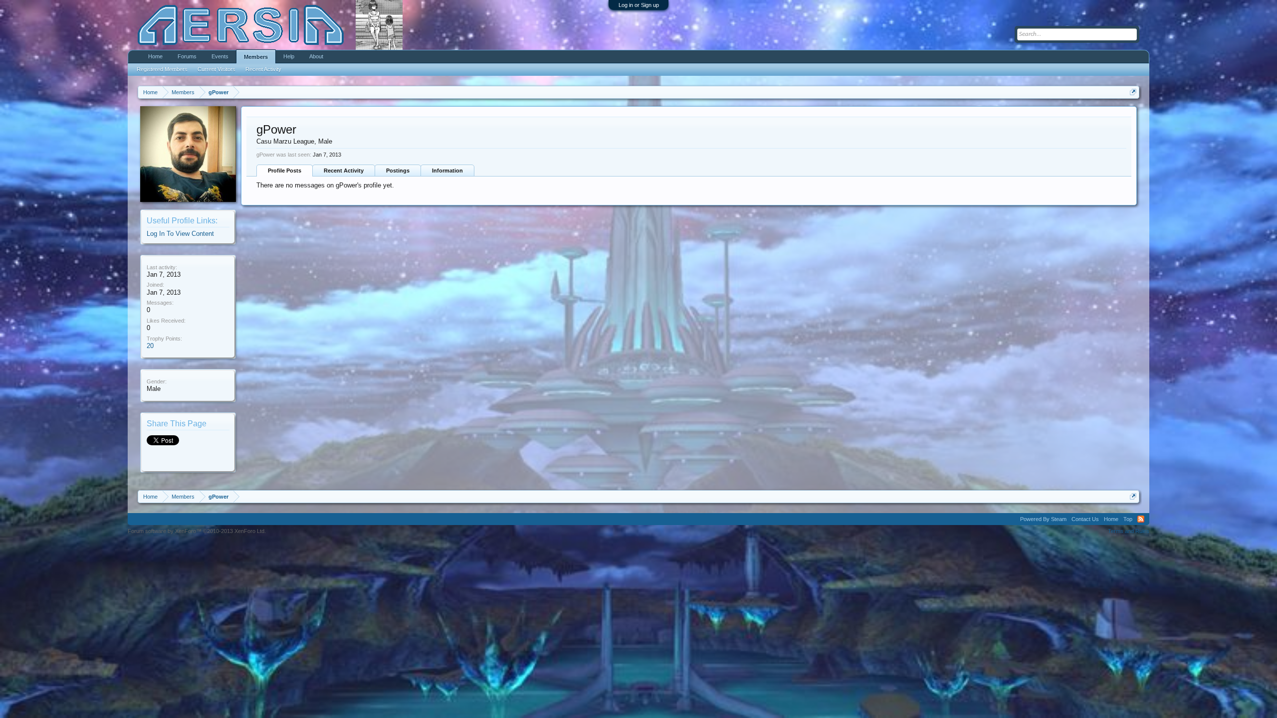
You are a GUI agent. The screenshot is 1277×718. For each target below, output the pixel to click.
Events (220, 56)
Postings (398, 171)
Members (256, 57)
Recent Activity (344, 171)
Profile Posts (284, 171)
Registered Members (162, 69)
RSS (1140, 519)
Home (155, 56)
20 (150, 346)
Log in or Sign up (639, 5)
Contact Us (1085, 519)
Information (447, 171)
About (316, 56)
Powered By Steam (1043, 519)
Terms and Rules (1128, 531)
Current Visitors (216, 69)
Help (288, 56)
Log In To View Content (180, 233)
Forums (187, 56)
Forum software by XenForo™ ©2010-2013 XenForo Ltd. (197, 531)
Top (1127, 519)
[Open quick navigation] (1133, 92)
